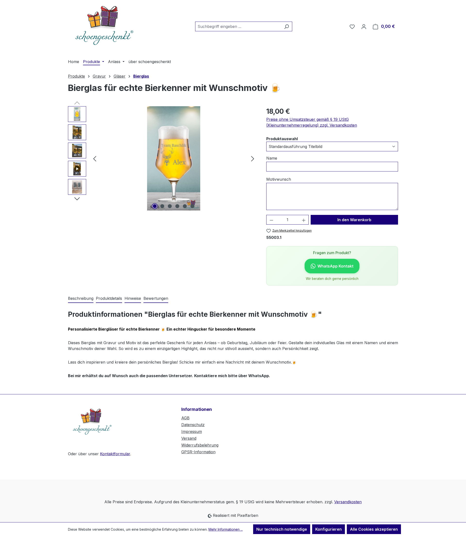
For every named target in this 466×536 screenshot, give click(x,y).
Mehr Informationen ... (225, 529)
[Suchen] (286, 26)
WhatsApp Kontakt (335, 266)
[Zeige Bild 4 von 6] (177, 206)
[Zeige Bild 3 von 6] (170, 206)
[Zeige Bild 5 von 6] (185, 206)
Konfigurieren (328, 529)
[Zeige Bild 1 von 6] (155, 206)
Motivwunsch (278, 179)
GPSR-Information (198, 451)
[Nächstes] (252, 158)
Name (271, 158)
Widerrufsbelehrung (199, 445)
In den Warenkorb (354, 219)
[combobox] (238, 26)
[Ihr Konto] (364, 26)
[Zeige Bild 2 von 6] (162, 206)
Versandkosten (348, 501)
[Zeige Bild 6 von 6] (192, 206)
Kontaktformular (115, 453)
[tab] (80, 298)
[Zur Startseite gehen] (104, 25)
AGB (185, 417)
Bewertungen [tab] (155, 298)
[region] (162, 158)
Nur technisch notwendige (281, 529)
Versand (188, 438)
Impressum (191, 431)
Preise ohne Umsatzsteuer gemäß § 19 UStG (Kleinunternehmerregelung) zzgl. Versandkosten (311, 122)
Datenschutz (193, 424)
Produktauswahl (282, 138)
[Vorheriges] (94, 158)
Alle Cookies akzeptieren (374, 529)
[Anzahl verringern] (271, 220)
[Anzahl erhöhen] (304, 220)
